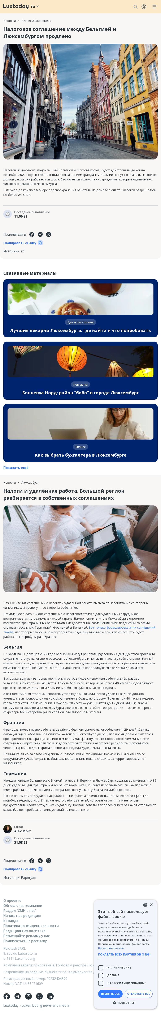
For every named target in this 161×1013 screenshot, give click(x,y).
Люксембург (30, 482)
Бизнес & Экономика (36, 21)
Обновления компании (22, 905)
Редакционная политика (24, 930)
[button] (125, 956)
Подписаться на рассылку (25, 941)
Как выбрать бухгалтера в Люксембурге (80, 455)
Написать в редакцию (22, 915)
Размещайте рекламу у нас (26, 935)
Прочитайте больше (111, 948)
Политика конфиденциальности (31, 925)
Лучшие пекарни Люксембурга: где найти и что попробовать (80, 330)
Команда (10, 920)
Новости (9, 21)
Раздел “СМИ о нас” (19, 910)
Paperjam (28, 877)
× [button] (151, 904)
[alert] (125, 954)
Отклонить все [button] (138, 994)
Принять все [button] (110, 994)
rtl (23, 251)
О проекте (12, 900)
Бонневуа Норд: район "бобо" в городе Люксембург (80, 393)
